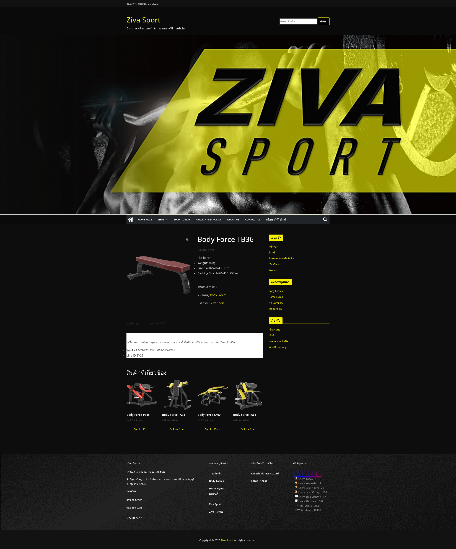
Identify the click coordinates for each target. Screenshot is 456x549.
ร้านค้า (272, 252)
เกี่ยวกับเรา (275, 264)
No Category (276, 302)
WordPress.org (277, 347)
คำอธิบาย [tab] (132, 323)
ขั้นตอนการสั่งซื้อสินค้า (281, 258)
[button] (167, 219)
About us (233, 219)
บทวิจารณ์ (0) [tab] (157, 323)
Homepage (145, 219)
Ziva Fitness (216, 511)
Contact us (253, 219)
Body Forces (218, 295)
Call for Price (141, 429)
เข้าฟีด (272, 335)
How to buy (182, 219)
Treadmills (215, 473)
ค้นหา (324, 21)
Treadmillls (275, 308)
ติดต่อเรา (274, 270)
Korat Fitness (259, 480)
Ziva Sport (143, 20)
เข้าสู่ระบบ (274, 329)
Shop (161, 219)
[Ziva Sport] (130, 219)
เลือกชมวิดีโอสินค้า (276, 219)
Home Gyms (276, 297)
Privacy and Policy (208, 219)
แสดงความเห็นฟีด (278, 341)
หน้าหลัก (273, 246)
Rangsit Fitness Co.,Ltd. (265, 473)
